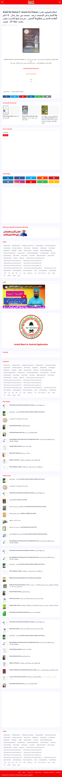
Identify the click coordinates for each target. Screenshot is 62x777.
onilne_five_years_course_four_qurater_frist (32, 260)
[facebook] (19, 177)
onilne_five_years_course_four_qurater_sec (12, 263)
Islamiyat (15, 258)
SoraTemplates (10, 775)
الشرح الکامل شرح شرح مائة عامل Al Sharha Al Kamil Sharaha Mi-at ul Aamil (27, 506)
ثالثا (16, 273)
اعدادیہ (5, 273)
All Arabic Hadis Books (17, 248)
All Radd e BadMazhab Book (17, 91)
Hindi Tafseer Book (8, 258)
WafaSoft (6, 25)
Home (4, 8)
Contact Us (30, 772)
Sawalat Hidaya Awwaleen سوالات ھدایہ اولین (20, 446)
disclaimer (58, 772)
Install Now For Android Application (31, 344)
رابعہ (35, 273)
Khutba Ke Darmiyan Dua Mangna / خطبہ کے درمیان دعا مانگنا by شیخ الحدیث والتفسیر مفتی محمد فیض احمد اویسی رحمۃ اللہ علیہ (34, 585)
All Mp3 (20, 250)
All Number (35, 250)
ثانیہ (20, 273)
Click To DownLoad (31, 74)
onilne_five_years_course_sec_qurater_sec (32, 265)
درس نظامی (30, 273)
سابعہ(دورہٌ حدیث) (41, 273)
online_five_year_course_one (50, 268)
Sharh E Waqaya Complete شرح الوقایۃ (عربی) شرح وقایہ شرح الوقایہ (26, 467)
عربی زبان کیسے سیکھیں (15, 520)
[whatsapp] (42, 181)
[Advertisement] (31, 205)
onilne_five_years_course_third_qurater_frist (13, 268)
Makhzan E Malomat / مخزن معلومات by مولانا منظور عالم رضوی (24, 460)
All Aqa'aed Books (39, 245)
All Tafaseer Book (21, 253)
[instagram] (19, 181)
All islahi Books (52, 248)
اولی (9, 273)
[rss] (54, 181)
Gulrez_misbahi (51, 255)
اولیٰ (13, 273)
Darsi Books (32, 255)
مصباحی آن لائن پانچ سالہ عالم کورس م (18, 418)
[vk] (8, 181)
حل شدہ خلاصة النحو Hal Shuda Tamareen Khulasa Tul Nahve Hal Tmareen (27, 412)
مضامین (14, 275)
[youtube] (31, 181)
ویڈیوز (19, 275)
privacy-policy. (38, 772)
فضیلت (53, 273)
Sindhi (35, 270)
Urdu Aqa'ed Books (43, 270)
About (24, 772)
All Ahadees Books (16, 245)
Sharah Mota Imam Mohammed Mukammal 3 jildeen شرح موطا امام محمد (27, 405)
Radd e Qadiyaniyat (17, 270)
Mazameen (21, 258)
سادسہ (48, 273)
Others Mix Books (7, 270)
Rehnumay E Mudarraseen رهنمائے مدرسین (19, 453)
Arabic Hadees (16, 255)
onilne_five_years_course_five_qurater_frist (35, 258)
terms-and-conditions (49, 772)
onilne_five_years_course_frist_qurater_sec (32, 263)
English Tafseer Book (41, 255)
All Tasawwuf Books (44, 253)
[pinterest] (54, 177)
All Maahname (7, 250)
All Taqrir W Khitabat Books (32, 253)
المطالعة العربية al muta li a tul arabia (18, 499)
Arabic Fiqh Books (7, 255)
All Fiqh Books (9, 8)
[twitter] (31, 177)
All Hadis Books (43, 248)
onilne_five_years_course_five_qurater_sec (12, 260)
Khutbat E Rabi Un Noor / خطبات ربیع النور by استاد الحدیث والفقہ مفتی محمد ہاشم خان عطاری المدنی (33, 605)
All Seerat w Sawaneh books (9, 253)
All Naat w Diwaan (27, 250)
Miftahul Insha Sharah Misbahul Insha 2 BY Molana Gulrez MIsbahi (25, 578)
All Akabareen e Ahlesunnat (28, 245)
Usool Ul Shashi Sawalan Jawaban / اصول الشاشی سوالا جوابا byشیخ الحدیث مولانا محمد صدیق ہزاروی (32, 677)
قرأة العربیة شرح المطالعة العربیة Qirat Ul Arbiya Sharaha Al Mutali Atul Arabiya (28, 534)
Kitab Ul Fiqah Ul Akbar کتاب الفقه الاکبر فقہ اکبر (11, 117)
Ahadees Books (7, 245)
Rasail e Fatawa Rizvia (27, 270)
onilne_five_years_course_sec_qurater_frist (12, 265)
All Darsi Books (27, 248)
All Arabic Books (7, 248)
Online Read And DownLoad (31, 68)
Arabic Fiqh (53, 253)
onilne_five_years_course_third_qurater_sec (33, 268)
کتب (4, 275)
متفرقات (9, 275)
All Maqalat (14, 250)
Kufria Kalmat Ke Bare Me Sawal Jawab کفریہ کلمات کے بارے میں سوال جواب (30, 117)
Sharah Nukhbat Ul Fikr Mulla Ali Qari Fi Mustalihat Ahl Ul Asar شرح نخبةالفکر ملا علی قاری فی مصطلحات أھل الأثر (32, 440)
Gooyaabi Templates (28, 775)
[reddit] (42, 177)
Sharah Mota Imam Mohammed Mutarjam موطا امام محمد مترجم (24, 612)
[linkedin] (8, 177)
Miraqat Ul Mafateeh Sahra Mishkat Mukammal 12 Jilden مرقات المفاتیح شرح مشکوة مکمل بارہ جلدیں (33, 670)
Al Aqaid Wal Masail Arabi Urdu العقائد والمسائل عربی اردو (23, 432)
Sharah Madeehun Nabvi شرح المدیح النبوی (19, 425)
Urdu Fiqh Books (52, 270)
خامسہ (24, 273)
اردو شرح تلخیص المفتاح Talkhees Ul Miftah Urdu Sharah (22, 513)
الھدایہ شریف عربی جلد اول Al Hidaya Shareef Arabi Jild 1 (23, 527)
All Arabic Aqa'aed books (50, 245)
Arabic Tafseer (24, 255)
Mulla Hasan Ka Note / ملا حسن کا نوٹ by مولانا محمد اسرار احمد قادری (26, 598)
